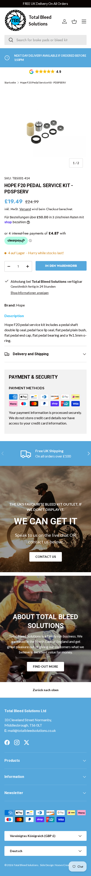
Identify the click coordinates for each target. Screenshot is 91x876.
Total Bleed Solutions (26, 865)
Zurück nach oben (46, 690)
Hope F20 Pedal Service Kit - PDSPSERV (43, 82)
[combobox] (45, 40)
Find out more (45, 666)
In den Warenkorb (61, 266)
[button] (45, 72)
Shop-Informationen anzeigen (30, 293)
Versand (25, 209)
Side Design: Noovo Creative (56, 865)
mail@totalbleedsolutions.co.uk (32, 730)
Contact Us (45, 556)
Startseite (10, 82)
